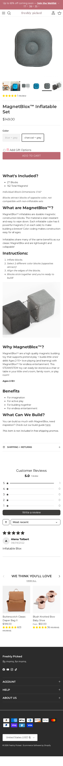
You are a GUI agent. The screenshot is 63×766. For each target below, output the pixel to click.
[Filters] (6, 522)
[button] (10, 95)
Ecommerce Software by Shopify (37, 745)
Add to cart (31, 155)
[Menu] (3, 13)
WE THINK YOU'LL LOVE (31, 576)
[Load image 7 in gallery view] (31, 48)
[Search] (10, 13)
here (48, 425)
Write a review (31, 512)
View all (31, 581)
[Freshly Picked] (31, 13)
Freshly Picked (15, 745)
